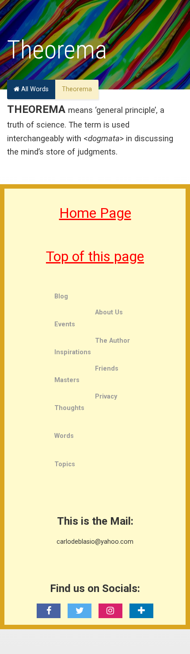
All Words (34, 89)
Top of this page (95, 256)
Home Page (95, 213)
